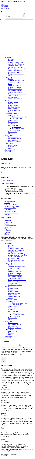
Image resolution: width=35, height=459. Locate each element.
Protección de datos (10, 208)
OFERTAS (7, 151)
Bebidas (10, 79)
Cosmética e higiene (10, 225)
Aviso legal (7, 209)
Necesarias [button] (4, 439)
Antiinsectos (11, 133)
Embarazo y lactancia (14, 142)
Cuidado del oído (17, 118)
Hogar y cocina (12, 145)
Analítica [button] (3, 413)
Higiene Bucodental (18, 128)
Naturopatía (7, 230)
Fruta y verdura (12, 108)
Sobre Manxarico (9, 201)
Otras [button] (2, 428)
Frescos (6, 100)
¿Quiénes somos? (9, 150)
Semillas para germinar (15, 99)
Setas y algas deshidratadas (16, 95)
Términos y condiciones (11, 206)
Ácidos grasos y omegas (15, 70)
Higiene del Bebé (13, 140)
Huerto (10, 148)
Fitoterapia (11, 59)
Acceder (6, 341)
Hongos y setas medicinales (16, 74)
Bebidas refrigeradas (14, 107)
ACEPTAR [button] (18, 354)
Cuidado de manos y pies (19, 117)
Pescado (10, 112)
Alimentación (8, 77)
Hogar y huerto (8, 229)
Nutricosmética (12, 132)
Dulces (10, 84)
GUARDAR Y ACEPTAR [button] (9, 454)
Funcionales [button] (4, 387)
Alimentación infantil (14, 138)
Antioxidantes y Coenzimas (16, 64)
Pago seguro (8, 214)
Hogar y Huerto (9, 143)
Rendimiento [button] (4, 400)
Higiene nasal (16, 130)
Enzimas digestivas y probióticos (17, 69)
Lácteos (10, 103)
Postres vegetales (13, 105)
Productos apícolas (13, 72)
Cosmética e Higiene (10, 113)
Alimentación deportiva (15, 90)
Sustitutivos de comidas (15, 92)
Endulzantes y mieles (14, 87)
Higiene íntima (16, 127)
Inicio (2, 163)
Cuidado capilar (13, 122)
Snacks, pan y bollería (14, 82)
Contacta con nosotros (11, 204)
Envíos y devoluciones (11, 213)
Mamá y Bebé (8, 135)
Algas (10, 75)
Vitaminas (11, 60)
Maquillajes (11, 123)
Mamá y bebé (8, 227)
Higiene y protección (14, 125)
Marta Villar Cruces (6, 240)
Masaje (6, 234)
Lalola (18, 238)
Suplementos (8, 57)
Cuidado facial (12, 120)
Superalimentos (12, 97)
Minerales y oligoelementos (16, 62)
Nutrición (7, 232)
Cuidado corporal (13, 115)
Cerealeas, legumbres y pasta (16, 80)
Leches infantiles (13, 137)
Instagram (10, 180)
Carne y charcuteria (14, 110)
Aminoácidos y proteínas (15, 67)
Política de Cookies (10, 211)
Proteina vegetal (13, 102)
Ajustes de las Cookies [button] (8, 354)
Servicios (7, 203)
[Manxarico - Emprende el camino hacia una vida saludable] (5, 6)
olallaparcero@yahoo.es (16, 191)
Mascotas (11, 146)
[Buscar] (24, 15)
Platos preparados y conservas (17, 94)
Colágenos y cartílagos (15, 65)
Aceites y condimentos (15, 85)
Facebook (4, 180)
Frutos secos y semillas (15, 89)
